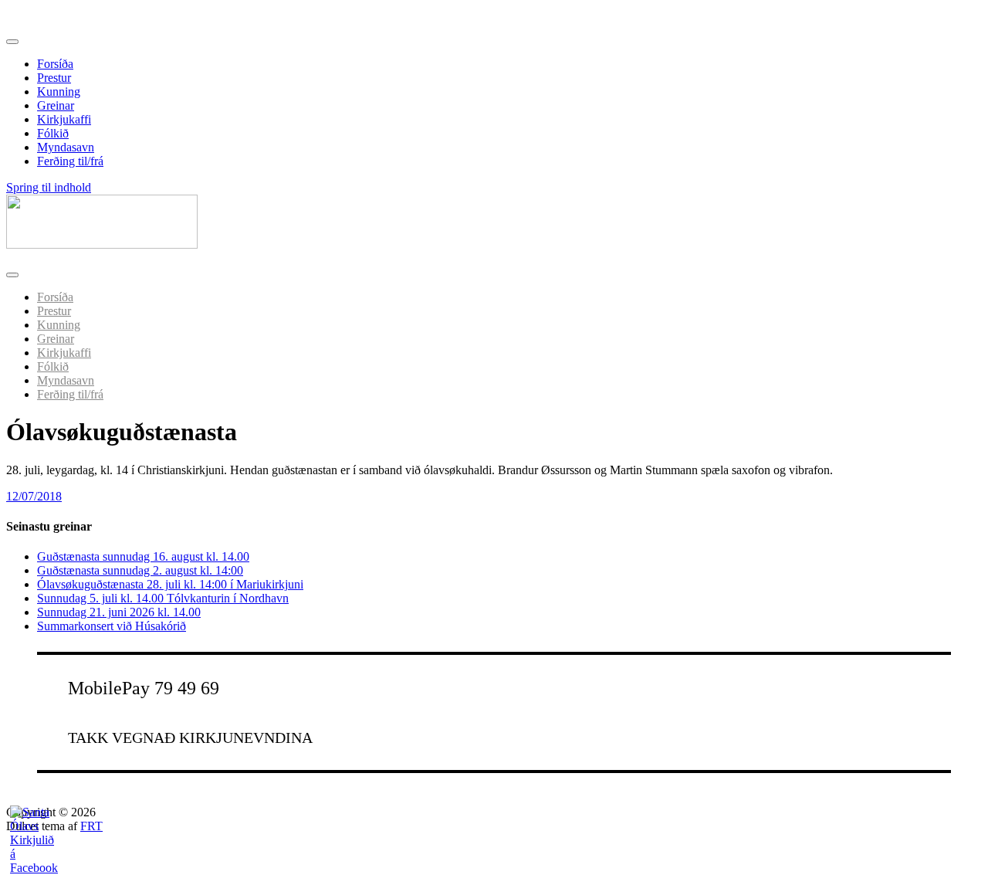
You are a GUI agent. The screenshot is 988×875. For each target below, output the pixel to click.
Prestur (54, 77)
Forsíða (55, 63)
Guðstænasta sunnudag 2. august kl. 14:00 (140, 570)
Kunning (58, 91)
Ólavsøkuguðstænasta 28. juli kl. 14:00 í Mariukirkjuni (170, 584)
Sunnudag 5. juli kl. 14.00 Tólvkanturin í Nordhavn (163, 598)
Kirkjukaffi (64, 119)
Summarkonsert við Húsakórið (111, 626)
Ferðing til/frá (70, 161)
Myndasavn (65, 147)
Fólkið (53, 133)
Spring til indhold (48, 187)
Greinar (55, 105)
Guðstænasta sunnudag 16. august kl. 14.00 (143, 556)
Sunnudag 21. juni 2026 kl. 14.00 (119, 612)
